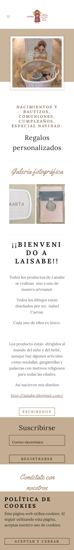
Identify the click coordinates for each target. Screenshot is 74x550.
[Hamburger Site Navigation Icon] (9, 16)
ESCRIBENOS (37, 411)
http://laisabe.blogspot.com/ (37, 395)
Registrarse (37, 459)
